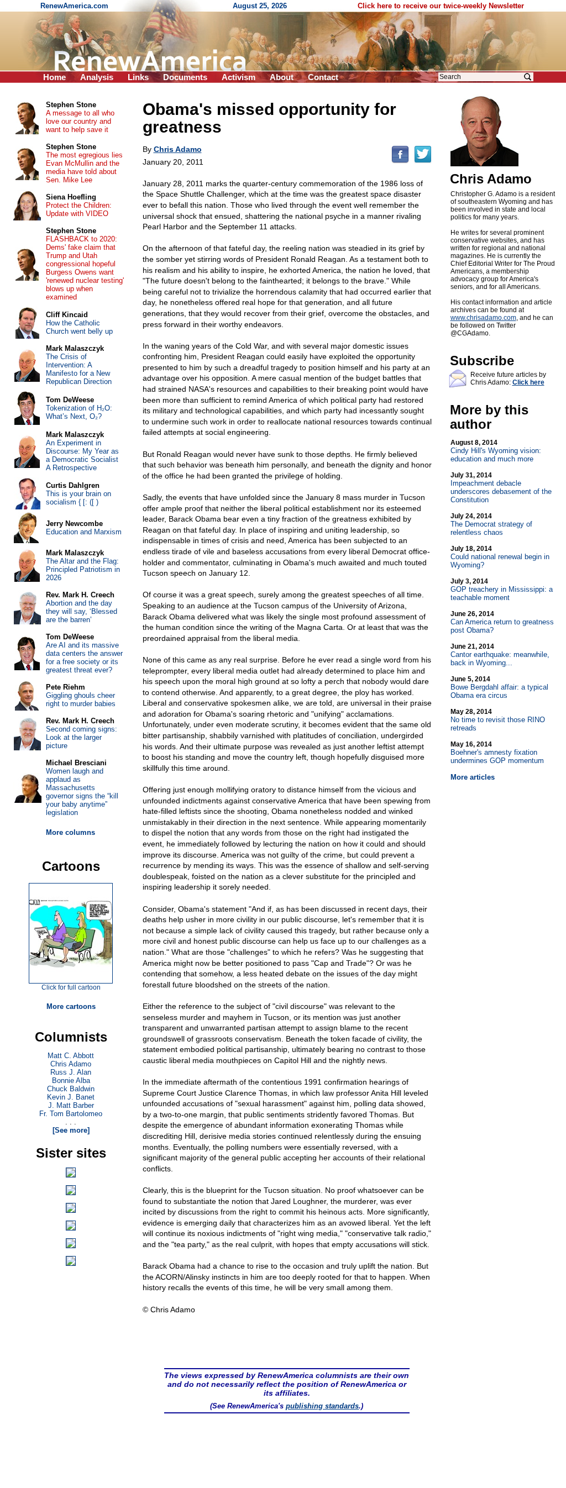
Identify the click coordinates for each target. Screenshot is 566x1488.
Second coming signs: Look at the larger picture (81, 737)
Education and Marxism (84, 532)
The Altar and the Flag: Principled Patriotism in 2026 (83, 569)
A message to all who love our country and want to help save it (80, 121)
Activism (238, 77)
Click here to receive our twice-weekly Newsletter (441, 6)
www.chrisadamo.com (483, 318)
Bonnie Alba (71, 1080)
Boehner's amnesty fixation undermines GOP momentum (497, 752)
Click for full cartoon (71, 987)
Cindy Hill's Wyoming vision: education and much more (495, 451)
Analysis (96, 77)
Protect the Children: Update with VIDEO (79, 209)
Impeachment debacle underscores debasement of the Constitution (501, 487)
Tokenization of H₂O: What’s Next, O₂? (79, 412)
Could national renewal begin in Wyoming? (499, 557)
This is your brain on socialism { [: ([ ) (78, 498)
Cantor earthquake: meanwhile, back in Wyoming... (499, 655)
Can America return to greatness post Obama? (502, 622)
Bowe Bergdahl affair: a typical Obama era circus (499, 687)
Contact (323, 77)
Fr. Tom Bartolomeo (70, 1114)
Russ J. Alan (70, 1072)
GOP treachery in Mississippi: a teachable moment (501, 589)
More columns (70, 832)
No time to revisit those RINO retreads (497, 720)
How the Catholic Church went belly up (79, 327)
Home (54, 77)
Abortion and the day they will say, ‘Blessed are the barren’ (81, 611)
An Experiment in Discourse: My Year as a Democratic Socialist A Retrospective (82, 455)
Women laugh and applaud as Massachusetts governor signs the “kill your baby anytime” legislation (82, 792)
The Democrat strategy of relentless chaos (491, 524)
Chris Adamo (70, 1064)
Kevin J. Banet (71, 1097)
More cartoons (71, 1006)
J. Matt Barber (71, 1105)
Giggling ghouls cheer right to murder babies (81, 699)
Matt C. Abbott (71, 1055)
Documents (185, 77)
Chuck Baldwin (71, 1089)
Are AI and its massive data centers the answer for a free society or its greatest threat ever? (84, 657)
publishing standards (322, 1406)
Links (138, 77)
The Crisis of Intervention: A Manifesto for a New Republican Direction (79, 369)
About (282, 77)
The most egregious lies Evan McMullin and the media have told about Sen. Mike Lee (84, 167)
